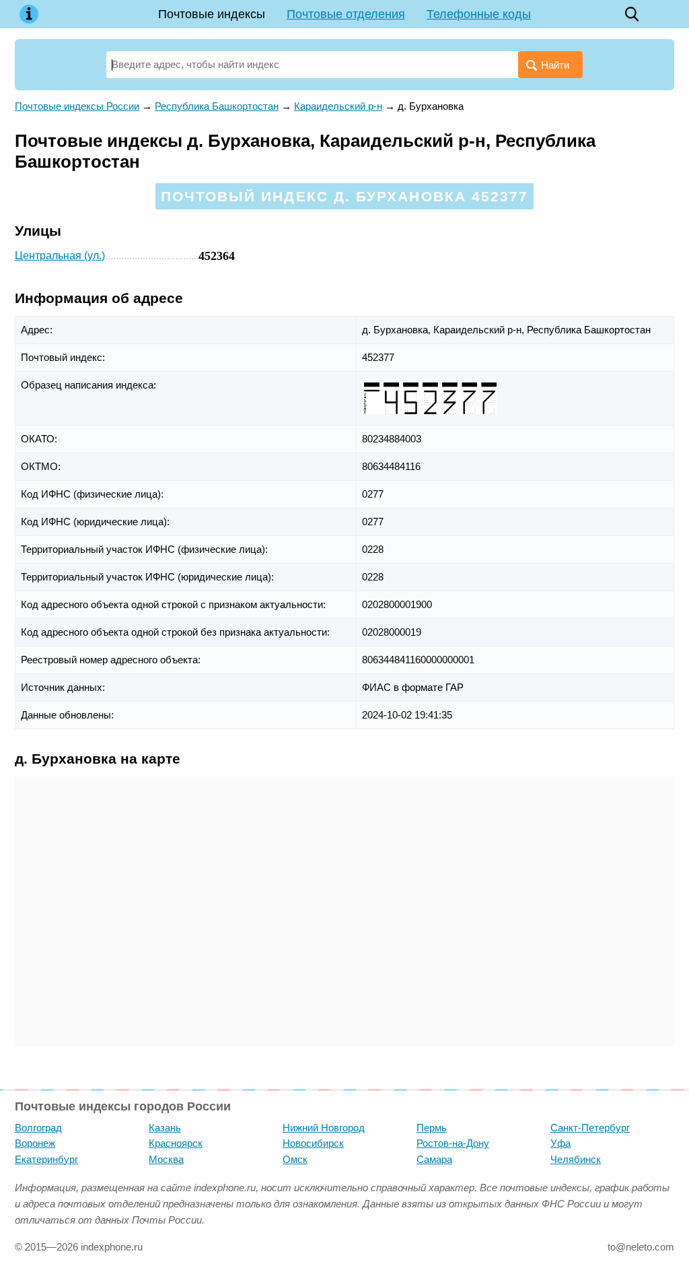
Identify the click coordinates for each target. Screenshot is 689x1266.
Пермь (431, 1127)
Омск (295, 1159)
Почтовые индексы (211, 14)
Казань (165, 1127)
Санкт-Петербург (590, 1127)
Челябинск (575, 1159)
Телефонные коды (479, 14)
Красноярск (176, 1143)
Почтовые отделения (346, 14)
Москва (166, 1159)
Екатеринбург (46, 1159)
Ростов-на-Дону (452, 1143)
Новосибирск (313, 1143)
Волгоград (38, 1127)
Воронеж (35, 1143)
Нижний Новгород (324, 1127)
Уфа (560, 1143)
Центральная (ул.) (60, 255)
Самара (434, 1159)
